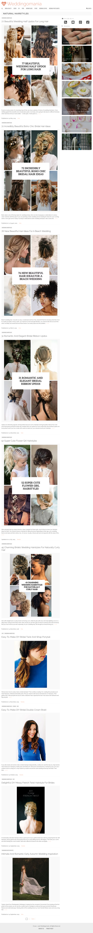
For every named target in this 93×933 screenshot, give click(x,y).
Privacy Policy (49, 928)
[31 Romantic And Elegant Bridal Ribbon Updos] (30, 420)
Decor (15, 8)
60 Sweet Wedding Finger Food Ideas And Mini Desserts (75, 77)
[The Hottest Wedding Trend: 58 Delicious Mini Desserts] (77, 89)
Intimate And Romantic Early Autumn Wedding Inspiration (29, 854)
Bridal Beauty (8, 8)
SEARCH (89, 8)
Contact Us (41, 928)
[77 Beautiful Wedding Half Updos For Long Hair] (30, 105)
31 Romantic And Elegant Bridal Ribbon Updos (24, 336)
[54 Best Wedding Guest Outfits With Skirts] (77, 142)
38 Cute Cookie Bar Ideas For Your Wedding (74, 130)
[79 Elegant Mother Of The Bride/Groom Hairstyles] (77, 106)
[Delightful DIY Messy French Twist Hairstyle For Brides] (31, 833)
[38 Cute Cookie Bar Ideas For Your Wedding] (77, 124)
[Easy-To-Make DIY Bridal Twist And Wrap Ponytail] (30, 687)
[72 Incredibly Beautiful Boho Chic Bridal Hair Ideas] (30, 210)
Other (35, 8)
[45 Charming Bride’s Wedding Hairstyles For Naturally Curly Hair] (30, 616)
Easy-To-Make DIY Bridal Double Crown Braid (23, 710)
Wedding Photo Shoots (54, 8)
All (2, 8)
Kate (20, 223)
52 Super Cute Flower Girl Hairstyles (19, 440)
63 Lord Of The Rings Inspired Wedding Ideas (76, 59)
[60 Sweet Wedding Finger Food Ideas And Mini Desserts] (77, 71)
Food (23, 8)
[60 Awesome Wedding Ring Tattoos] (77, 36)
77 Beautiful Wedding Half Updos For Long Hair (24, 21)
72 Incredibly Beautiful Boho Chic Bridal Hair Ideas (25, 126)
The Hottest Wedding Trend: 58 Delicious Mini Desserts (73, 95)
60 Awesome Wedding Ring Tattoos (74, 42)
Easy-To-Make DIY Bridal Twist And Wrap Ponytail (25, 637)
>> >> (39, 113)
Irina (19, 118)
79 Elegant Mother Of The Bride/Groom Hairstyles (76, 112)
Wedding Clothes (43, 8)
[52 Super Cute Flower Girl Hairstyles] (30, 525)
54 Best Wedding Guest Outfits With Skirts (75, 147)
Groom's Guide (29, 8)
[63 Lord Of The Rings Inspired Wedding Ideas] (77, 54)
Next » (33, 919)
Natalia (19, 539)
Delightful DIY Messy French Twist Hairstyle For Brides (27, 782)
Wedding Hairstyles (7, 18)
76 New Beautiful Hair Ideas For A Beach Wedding (26, 231)
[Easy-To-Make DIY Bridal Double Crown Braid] (31, 760)
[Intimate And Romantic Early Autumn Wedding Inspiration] (31, 900)
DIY (19, 8)
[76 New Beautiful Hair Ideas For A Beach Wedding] (30, 315)
